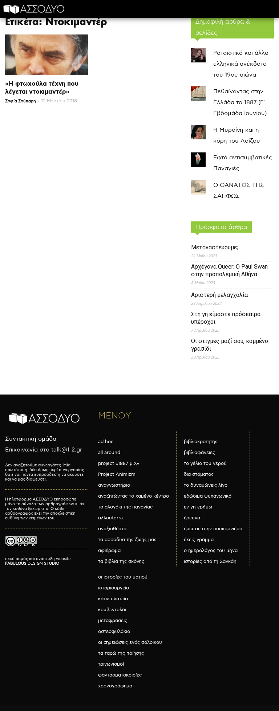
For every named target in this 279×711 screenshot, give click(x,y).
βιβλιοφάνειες (199, 452)
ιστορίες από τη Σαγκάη (210, 561)
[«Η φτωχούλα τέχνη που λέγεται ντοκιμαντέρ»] (46, 54)
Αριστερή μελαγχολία (219, 294)
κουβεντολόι (112, 610)
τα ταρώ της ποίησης (121, 653)
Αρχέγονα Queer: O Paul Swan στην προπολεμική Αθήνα (229, 270)
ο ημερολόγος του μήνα (211, 550)
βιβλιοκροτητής (201, 442)
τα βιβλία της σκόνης (121, 561)
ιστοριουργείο (113, 588)
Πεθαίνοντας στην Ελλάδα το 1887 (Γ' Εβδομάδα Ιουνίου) (240, 102)
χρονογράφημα (115, 686)
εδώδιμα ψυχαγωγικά (207, 496)
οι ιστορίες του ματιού (122, 577)
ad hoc (105, 442)
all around (109, 452)
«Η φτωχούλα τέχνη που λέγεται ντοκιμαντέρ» (41, 88)
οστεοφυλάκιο (114, 631)
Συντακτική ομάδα (30, 439)
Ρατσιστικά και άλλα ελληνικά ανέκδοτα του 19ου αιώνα (240, 64)
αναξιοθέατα (112, 529)
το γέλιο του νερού (205, 463)
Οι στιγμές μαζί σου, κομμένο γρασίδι (229, 345)
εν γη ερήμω (198, 507)
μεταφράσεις (112, 621)
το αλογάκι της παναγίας (125, 507)
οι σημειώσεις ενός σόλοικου (130, 642)
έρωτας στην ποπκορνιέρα (213, 529)
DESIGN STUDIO (32, 563)
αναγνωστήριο (114, 485)
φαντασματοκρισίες (120, 675)
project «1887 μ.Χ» (118, 463)
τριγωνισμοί (111, 664)
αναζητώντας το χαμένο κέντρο (133, 496)
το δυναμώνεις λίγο (205, 485)
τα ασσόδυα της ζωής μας (127, 540)
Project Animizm (117, 474)
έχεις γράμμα (199, 540)
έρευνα (192, 518)
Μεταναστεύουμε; (214, 247)
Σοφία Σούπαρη (20, 101)
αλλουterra (110, 518)
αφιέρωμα (109, 550)
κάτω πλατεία (113, 599)
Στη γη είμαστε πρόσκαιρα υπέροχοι (225, 318)
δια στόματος (199, 474)
